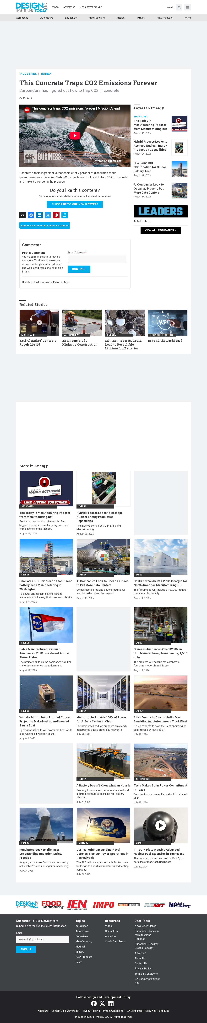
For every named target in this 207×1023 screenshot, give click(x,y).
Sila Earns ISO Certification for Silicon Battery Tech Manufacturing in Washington (150, 167)
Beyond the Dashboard (165, 341)
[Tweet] (48, 215)
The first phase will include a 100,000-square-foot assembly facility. (161, 591)
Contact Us (58, 1010)
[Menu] (187, 7)
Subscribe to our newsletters (75, 204)
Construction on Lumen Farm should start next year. (160, 796)
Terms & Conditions (112, 1010)
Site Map (164, 1010)
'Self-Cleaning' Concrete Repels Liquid (37, 342)
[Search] (179, 7)
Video (139, 843)
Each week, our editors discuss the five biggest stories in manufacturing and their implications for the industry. (43, 525)
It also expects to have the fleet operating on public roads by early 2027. (160, 728)
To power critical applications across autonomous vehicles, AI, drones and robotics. (46, 595)
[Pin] (56, 215)
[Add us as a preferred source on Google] (64, 215)
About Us (43, 1010)
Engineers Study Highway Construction (80, 342)
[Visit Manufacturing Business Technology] (180, 904)
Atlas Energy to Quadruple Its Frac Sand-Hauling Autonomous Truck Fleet (160, 719)
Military (83, 843)
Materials (28, 335)
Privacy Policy (90, 1010)
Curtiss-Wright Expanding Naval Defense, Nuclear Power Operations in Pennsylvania (102, 853)
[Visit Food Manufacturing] (53, 904)
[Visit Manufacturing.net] (154, 904)
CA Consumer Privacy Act (141, 1010)
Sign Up (26, 949)
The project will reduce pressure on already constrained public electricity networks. (101, 728)
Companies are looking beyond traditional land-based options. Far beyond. (100, 591)
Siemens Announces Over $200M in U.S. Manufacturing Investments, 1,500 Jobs (160, 653)
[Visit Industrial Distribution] (129, 904)
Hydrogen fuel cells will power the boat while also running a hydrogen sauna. (45, 732)
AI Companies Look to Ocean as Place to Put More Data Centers (149, 188)
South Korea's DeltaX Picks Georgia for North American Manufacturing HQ (160, 583)
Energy (46, 73)
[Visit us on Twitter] (102, 1003)
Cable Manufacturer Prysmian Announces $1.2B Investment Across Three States (44, 653)
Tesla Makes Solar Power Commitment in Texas (160, 787)
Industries (28, 73)
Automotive (72, 335)
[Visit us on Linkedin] (111, 1003)
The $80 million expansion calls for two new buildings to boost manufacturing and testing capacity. (102, 866)
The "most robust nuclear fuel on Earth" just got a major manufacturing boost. (159, 860)
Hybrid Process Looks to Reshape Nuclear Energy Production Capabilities (151, 145)
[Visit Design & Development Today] (27, 904)
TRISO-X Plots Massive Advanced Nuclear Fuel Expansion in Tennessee (159, 851)
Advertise (72, 1010)
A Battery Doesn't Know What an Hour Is (103, 785)
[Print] (22, 215)
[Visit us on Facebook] (94, 1003)
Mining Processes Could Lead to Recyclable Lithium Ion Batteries (123, 344)
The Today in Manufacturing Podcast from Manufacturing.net (150, 125)
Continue (79, 269)
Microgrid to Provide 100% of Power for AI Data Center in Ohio (101, 719)
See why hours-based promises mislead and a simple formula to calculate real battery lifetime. (102, 794)
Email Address (77, 252)
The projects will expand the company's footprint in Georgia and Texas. (157, 663)
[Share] (31, 215)
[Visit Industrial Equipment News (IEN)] (77, 904)
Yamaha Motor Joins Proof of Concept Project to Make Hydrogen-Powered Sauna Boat (45, 721)
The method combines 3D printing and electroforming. (98, 527)
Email (19, 933)
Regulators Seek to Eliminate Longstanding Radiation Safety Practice (40, 853)
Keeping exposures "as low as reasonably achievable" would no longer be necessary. (44, 864)
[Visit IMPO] (103, 904)
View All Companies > (160, 230)
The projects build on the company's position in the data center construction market (45, 663)
